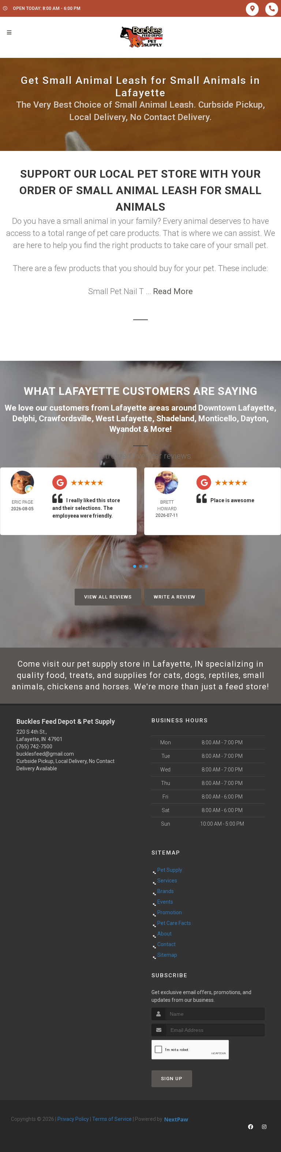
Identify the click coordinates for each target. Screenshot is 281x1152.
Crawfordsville (65, 418)
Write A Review (174, 597)
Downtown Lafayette (236, 407)
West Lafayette (123, 418)
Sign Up (172, 1078)
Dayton (253, 418)
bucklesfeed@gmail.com (45, 754)
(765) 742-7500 (34, 746)
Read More (173, 291)
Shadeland (175, 418)
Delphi (23, 418)
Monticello (217, 418)
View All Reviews (108, 597)
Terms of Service (112, 1119)
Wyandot (125, 429)
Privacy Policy (73, 1119)
